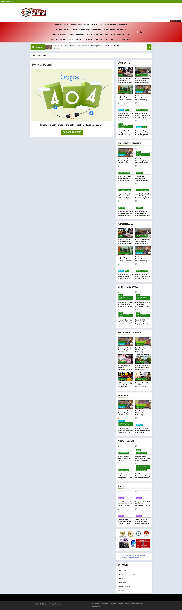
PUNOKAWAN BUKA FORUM (124, 298)
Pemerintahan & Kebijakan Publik (84, 24)
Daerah (79, 40)
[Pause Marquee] (149, 47)
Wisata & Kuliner (123, 452)
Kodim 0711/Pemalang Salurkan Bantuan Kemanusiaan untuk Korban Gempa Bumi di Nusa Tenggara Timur (142, 82)
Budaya (121, 470)
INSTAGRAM (105, 604)
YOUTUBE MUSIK (137, 604)
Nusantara (115, 40)
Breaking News (61, 24)
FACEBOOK (95, 604)
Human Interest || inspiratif (115, 29)
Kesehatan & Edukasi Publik (97, 35)
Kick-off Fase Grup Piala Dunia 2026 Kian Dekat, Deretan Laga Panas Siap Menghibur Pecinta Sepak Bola (125, 505)
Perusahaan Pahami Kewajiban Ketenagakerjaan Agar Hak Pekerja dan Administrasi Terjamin (125, 369)
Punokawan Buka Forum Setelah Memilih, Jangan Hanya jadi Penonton (125, 322)
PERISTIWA (127, 172)
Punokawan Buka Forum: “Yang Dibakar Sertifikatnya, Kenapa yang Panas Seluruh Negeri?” (143, 306)
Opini (120, 295)
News (120, 74)
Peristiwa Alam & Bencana (124, 126)
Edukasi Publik (141, 379)
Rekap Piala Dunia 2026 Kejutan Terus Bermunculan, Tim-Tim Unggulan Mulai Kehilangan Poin (142, 505)
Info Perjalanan (59, 35)
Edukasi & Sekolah (63, 29)
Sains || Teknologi (124, 587)
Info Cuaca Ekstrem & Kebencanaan (87, 29)
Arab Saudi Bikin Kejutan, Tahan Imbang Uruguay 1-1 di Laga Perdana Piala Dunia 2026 (125, 523)
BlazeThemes (56, 604)
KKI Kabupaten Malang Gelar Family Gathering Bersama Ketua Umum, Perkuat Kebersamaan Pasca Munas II (142, 477)
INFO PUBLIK (140, 90)
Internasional (102, 40)
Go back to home (72, 132)
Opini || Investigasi (58, 40)
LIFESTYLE (122, 579)
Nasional (89, 40)
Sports (70, 40)
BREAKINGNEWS (141, 342)
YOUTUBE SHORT (124, 604)
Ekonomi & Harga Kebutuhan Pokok (113, 24)
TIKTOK (113, 604)
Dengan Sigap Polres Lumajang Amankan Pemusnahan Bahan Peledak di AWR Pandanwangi (124, 180)
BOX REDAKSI (126, 40)
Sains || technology (76, 35)
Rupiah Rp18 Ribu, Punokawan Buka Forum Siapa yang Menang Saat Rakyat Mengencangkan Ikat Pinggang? (143, 323)
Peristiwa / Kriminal (124, 190)
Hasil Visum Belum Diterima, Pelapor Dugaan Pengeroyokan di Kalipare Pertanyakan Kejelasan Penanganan (142, 215)
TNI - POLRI (145, 74)
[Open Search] (137, 32)
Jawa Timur (140, 344)
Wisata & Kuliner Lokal (120, 35)
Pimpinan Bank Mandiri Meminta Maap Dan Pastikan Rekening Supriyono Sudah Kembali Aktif (86, 46)
